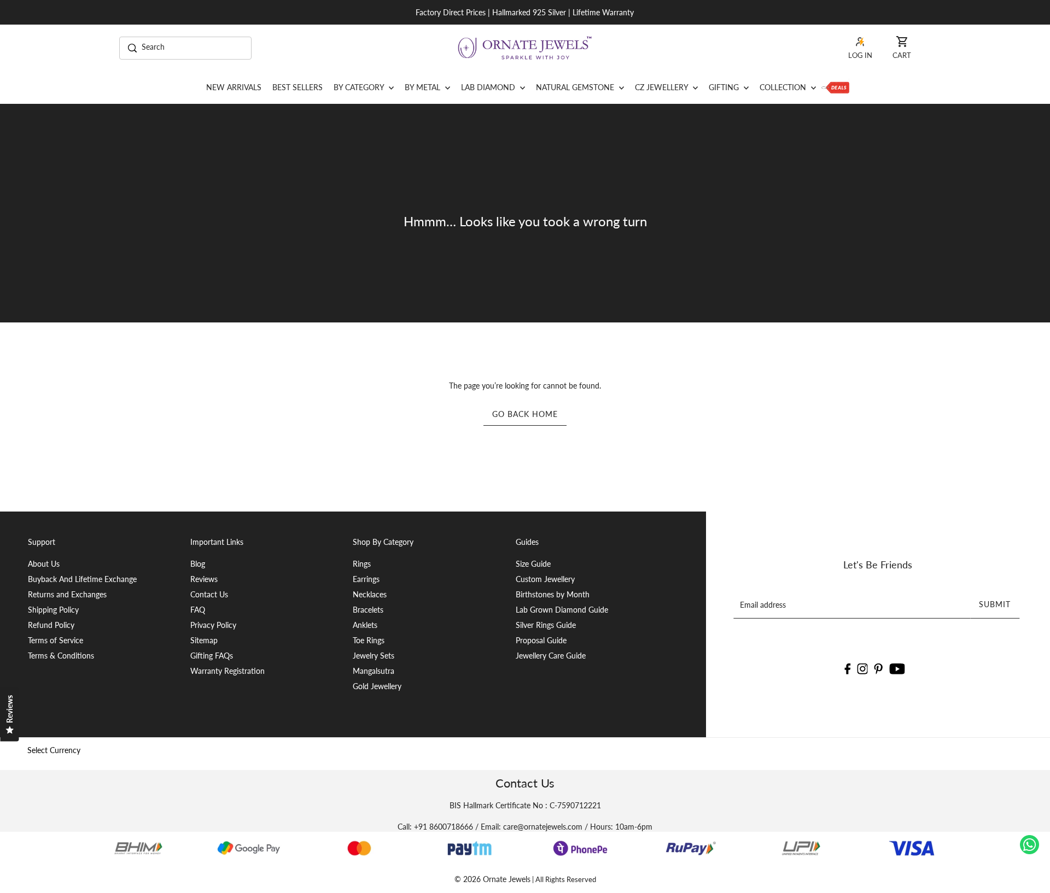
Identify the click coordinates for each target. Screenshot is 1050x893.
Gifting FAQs (211, 655)
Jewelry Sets (373, 655)
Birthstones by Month (553, 594)
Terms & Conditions (61, 655)
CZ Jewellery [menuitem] (662, 87)
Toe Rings (368, 640)
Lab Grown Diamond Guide (562, 609)
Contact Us (209, 594)
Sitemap (204, 640)
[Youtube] (897, 668)
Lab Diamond (489, 87)
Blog (197, 563)
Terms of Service (55, 640)
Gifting (725, 87)
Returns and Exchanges (67, 594)
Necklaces (370, 594)
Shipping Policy (53, 609)
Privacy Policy (213, 625)
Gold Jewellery (377, 686)
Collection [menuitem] (784, 87)
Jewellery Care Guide (551, 655)
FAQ (197, 609)
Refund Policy (51, 625)
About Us (44, 563)
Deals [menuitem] (835, 87)
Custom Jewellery (545, 579)
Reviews (204, 579)
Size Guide (533, 563)
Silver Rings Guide (546, 625)
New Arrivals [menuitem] (233, 87)
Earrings (366, 579)
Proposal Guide (541, 640)
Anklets (365, 625)
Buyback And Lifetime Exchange (82, 579)
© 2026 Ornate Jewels (492, 879)
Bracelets (368, 609)
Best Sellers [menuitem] (297, 87)
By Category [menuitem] (360, 87)
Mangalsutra (373, 670)
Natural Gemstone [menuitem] (576, 87)
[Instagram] (862, 668)
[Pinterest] (878, 668)
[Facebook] (847, 668)
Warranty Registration (227, 670)
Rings (362, 563)
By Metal (423, 87)
